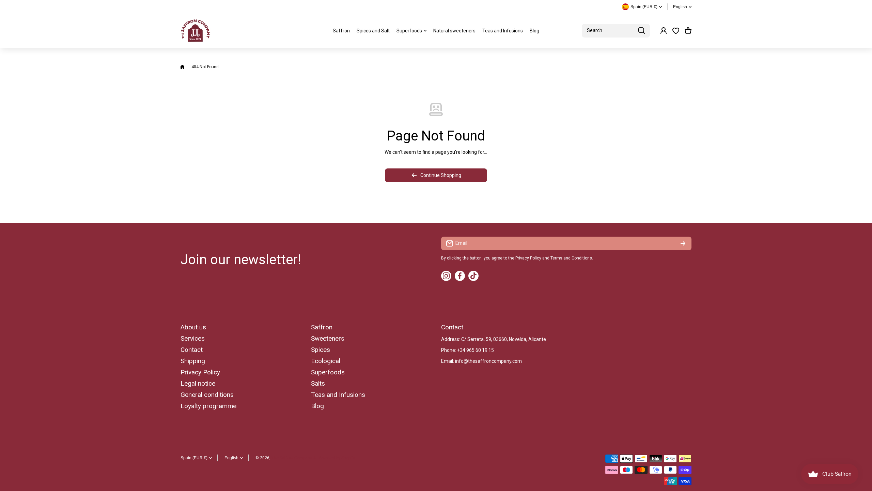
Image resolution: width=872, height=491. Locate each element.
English (680, 6)
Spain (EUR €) (194, 458)
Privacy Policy (528, 258)
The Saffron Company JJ (294, 458)
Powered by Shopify (337, 458)
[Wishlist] (675, 30)
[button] (688, 30)
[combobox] (616, 31)
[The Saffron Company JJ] (196, 30)
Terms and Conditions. (571, 258)
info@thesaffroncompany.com (488, 361)
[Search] (641, 31)
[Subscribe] (682, 243)
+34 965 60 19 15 (475, 350)
